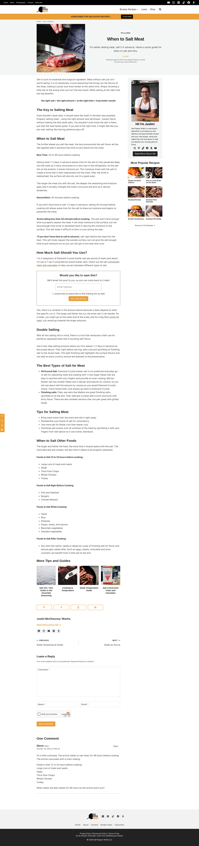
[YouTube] (168, 2)
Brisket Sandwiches (136, 219)
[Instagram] (173, 2)
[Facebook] (188, 2)
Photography (21, 2)
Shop (152, 9)
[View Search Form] (160, 9)
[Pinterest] (178, 2)
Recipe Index (106, 825)
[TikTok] (183, 2)
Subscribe (38, 2)
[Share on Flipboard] (2, 430)
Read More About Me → (49, 624)
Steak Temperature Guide (89, 589)
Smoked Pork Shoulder (151, 201)
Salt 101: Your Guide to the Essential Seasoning (46, 592)
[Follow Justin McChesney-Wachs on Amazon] (58, 631)
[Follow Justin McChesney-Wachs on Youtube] (49, 631)
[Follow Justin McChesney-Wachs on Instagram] (44, 631)
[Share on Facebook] (61, 607)
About (12, 2)
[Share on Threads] (78, 607)
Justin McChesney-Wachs (53, 618)
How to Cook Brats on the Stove (153, 181)
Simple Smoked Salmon (134, 181)
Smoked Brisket (134, 200)
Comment (44, 669)
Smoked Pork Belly (153, 219)
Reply (115, 746)
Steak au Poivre (112, 642)
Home (6, 2)
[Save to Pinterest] (44, 607)
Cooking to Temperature (67, 589)
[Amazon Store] (123, 816)
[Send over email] (95, 607)
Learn (144, 9)
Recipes (150, 225)
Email (85, 704)
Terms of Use (113, 833)
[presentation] (46, 575)
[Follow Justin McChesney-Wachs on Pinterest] (53, 631)
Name (42, 704)
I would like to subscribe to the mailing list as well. (79, 293)
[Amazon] (193, 2)
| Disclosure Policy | (99, 833)
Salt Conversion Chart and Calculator (111, 590)
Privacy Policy (85, 833)
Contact (30, 2)
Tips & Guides (48, 21)
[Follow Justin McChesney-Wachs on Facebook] (39, 631)
